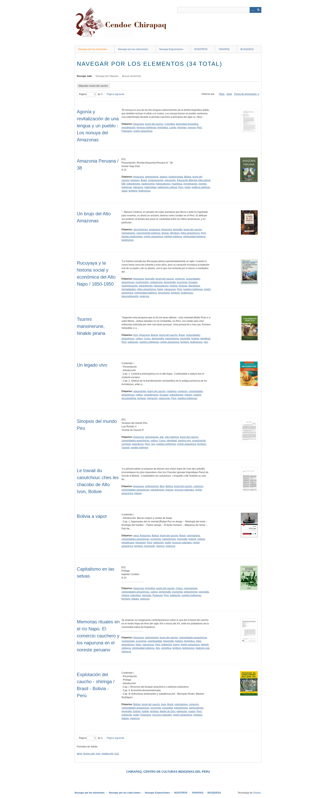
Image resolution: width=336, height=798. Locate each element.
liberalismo (194, 285)
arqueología (139, 391)
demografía (170, 282)
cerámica (172, 391)
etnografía (168, 641)
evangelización (130, 285)
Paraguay (157, 595)
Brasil (144, 180)
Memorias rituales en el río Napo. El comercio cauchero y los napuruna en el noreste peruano (98, 635)
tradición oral (202, 648)
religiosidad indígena (194, 236)
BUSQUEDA (247, 49)
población (133, 342)
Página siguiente (115, 94)
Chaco (179, 588)
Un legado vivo (92, 365)
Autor (229, 94)
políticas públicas (201, 187)
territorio (133, 190)
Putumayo (127, 131)
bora (163, 704)
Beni (162, 486)
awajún (163, 176)
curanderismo (151, 394)
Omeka (257, 792)
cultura (139, 338)
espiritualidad (155, 641)
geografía (185, 338)
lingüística (163, 127)
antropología (151, 176)
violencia (144, 296)
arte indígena (172, 437)
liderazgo (138, 187)
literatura (174, 233)
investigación (129, 127)
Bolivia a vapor (92, 516)
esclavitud (167, 707)
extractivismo (133, 183)
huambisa (177, 183)
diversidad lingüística (187, 124)
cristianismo (156, 282)
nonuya (192, 127)
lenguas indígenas (146, 127)
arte (162, 437)
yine (206, 342)
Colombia (169, 124)
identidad (205, 338)
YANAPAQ (224, 49)
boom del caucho (154, 124)
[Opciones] (253, 10)
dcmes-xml (89, 753)
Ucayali (126, 447)
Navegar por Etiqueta (107, 76)
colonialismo (193, 535)
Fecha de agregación (245, 94)
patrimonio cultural (167, 187)
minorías (181, 127)
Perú (199, 127)
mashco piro (184, 440)
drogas (165, 233)
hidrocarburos (163, 183)
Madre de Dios (167, 711)
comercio (180, 278)
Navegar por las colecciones (133, 49)
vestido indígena (139, 447)
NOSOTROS (200, 49)
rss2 (116, 753)
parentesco (138, 444)
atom (79, 753)
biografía (177, 229)
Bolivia (187, 176)
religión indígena (173, 236)
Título (222, 94)
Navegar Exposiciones (171, 49)
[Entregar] (258, 10)
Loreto (172, 127)
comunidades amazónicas (135, 440)
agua (136, 535)
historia (174, 285)
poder (188, 187)
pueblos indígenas (193, 289)
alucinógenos (140, 229)
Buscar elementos (131, 76)
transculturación (130, 296)
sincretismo (164, 292)
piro (153, 444)
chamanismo (128, 233)
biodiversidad (176, 176)
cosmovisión (142, 282)
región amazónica (142, 131)
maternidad (150, 187)
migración (152, 398)
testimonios (144, 190)
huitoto (145, 711)
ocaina (191, 711)
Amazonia (138, 124)
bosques (135, 180)
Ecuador (193, 282)
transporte (149, 546)
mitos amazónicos (190, 233)
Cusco (147, 338)
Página (83, 94)
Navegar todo (84, 76)
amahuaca (154, 229)
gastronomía (148, 183)
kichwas (183, 285)
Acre (135, 335)
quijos (176, 644)
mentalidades (129, 289)
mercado (146, 595)
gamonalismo (196, 707)
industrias (135, 595)
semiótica (166, 648)
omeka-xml (107, 753)
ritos (158, 648)
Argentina (150, 588)
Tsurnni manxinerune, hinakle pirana (91, 326)
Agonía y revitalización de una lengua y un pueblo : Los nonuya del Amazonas (98, 125)
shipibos (197, 715)
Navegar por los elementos (92, 49)
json (98, 753)
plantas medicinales (132, 236)
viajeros (160, 546)
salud (124, 190)
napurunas (170, 289)
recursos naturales (184, 489)
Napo (160, 289)
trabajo (138, 493)
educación (170, 180)
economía (182, 282)
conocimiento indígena (148, 233)
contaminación (156, 180)
